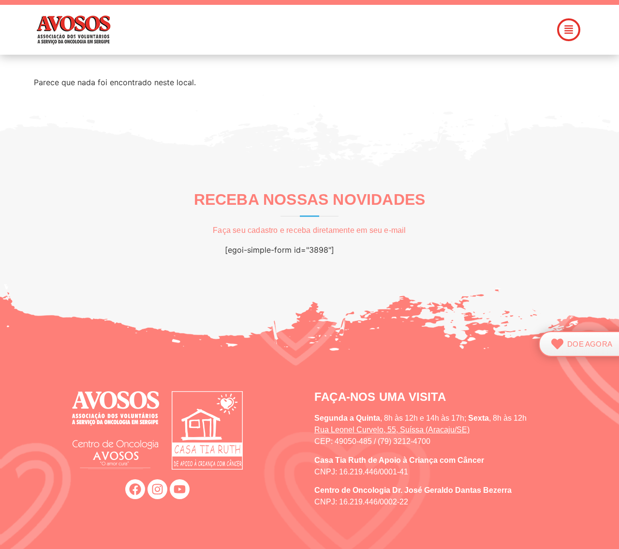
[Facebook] (135, 489)
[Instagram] (157, 489)
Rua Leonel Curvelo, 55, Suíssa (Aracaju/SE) (392, 430)
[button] (364, 29)
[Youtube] (180, 489)
